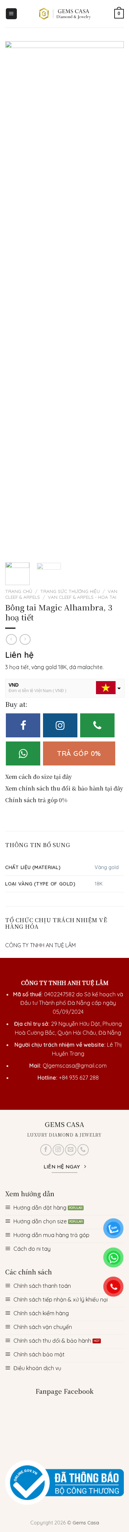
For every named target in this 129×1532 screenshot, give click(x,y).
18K (99, 884)
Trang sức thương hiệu (70, 591)
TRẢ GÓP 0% (79, 753)
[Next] (113, 298)
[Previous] (16, 298)
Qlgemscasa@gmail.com (75, 1065)
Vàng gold (107, 867)
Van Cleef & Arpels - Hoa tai (82, 597)
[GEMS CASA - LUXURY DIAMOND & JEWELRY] (65, 13)
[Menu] (11, 14)
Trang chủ (18, 591)
